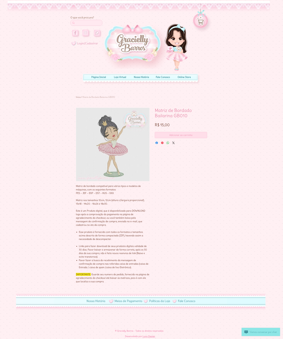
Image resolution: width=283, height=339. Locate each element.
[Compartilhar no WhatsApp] (168, 143)
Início (78, 97)
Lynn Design (149, 336)
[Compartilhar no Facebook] (156, 143)
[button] (200, 17)
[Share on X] (173, 143)
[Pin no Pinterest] (162, 143)
